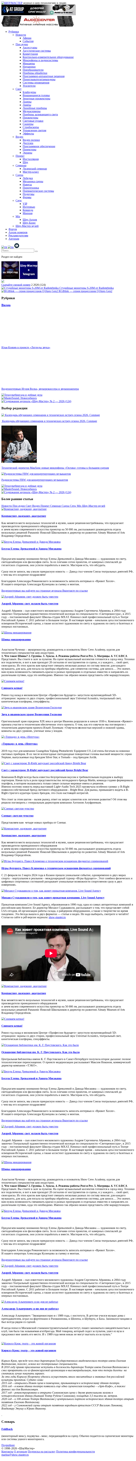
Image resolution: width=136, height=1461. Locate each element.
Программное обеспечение (39, 146)
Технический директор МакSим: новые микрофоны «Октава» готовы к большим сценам (55, 467)
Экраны (27, 152)
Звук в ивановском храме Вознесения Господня (31, 714)
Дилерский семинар (35, 168)
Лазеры (27, 101)
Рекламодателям (18, 235)
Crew (19, 200)
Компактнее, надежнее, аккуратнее (23, 515)
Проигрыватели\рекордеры (39, 79)
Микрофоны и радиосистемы (40, 60)
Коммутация (30, 53)
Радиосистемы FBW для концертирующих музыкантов (34, 479)
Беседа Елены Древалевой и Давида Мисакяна (31, 548)
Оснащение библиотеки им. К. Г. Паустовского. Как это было (40, 1052)
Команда (28, 210)
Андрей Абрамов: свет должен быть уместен (29, 603)
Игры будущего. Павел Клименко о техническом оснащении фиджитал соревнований (56, 868)
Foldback (7, 1429)
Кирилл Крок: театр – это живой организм (28, 1350)
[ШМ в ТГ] (29, 278)
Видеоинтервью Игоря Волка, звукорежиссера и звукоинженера (40, 388)
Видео (19, 136)
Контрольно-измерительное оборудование (48, 57)
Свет (18, 88)
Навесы (27, 184)
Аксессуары (30, 47)
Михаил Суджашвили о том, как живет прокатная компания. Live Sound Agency (52, 897)
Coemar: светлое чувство (17, 815)
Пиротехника (31, 187)
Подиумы (28, 194)
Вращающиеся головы (36, 95)
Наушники (29, 66)
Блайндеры (29, 92)
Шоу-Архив (30, 219)
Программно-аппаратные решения (43, 76)
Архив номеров (17, 232)
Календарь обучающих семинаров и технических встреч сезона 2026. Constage (49, 421)
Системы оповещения (36, 82)
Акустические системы (37, 50)
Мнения (27, 213)
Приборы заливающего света (40, 114)
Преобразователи (33, 69)
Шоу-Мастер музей (27, 225)
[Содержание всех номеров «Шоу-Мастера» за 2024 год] (10, 278)
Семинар (21, 165)
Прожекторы (30, 117)
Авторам (13, 238)
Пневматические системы (38, 190)
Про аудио (22, 44)
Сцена (19, 174)
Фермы (27, 197)
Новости (21, 34)
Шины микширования (16, 639)
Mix (18, 216)
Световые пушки (33, 120)
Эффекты (28, 133)
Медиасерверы (32, 111)
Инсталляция (31, 159)
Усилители (29, 85)
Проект (20, 155)
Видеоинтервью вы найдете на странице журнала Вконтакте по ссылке (44, 590)
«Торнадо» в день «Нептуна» (19, 743)
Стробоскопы (31, 127)
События (28, 41)
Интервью (29, 206)
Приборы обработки (35, 73)
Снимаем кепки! (11, 688)
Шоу (25, 162)
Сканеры (28, 124)
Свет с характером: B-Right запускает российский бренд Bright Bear (44, 770)
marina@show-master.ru (15, 1454)
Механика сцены (33, 181)
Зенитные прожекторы (36, 98)
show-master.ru (57, 917)
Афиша (27, 37)
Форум (12, 229)
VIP (25, 203)
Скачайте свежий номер (15, 284)
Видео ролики (31, 139)
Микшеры (29, 63)
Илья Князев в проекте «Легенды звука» (25, 347)
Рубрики (13, 31)
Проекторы (29, 149)
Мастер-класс (31, 171)
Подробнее (8, 1445)
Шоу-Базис (29, 222)
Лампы (27, 104)
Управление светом (34, 130)
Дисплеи (28, 143)
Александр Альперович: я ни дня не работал (30, 1308)
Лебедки (28, 178)
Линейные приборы (35, 108)
